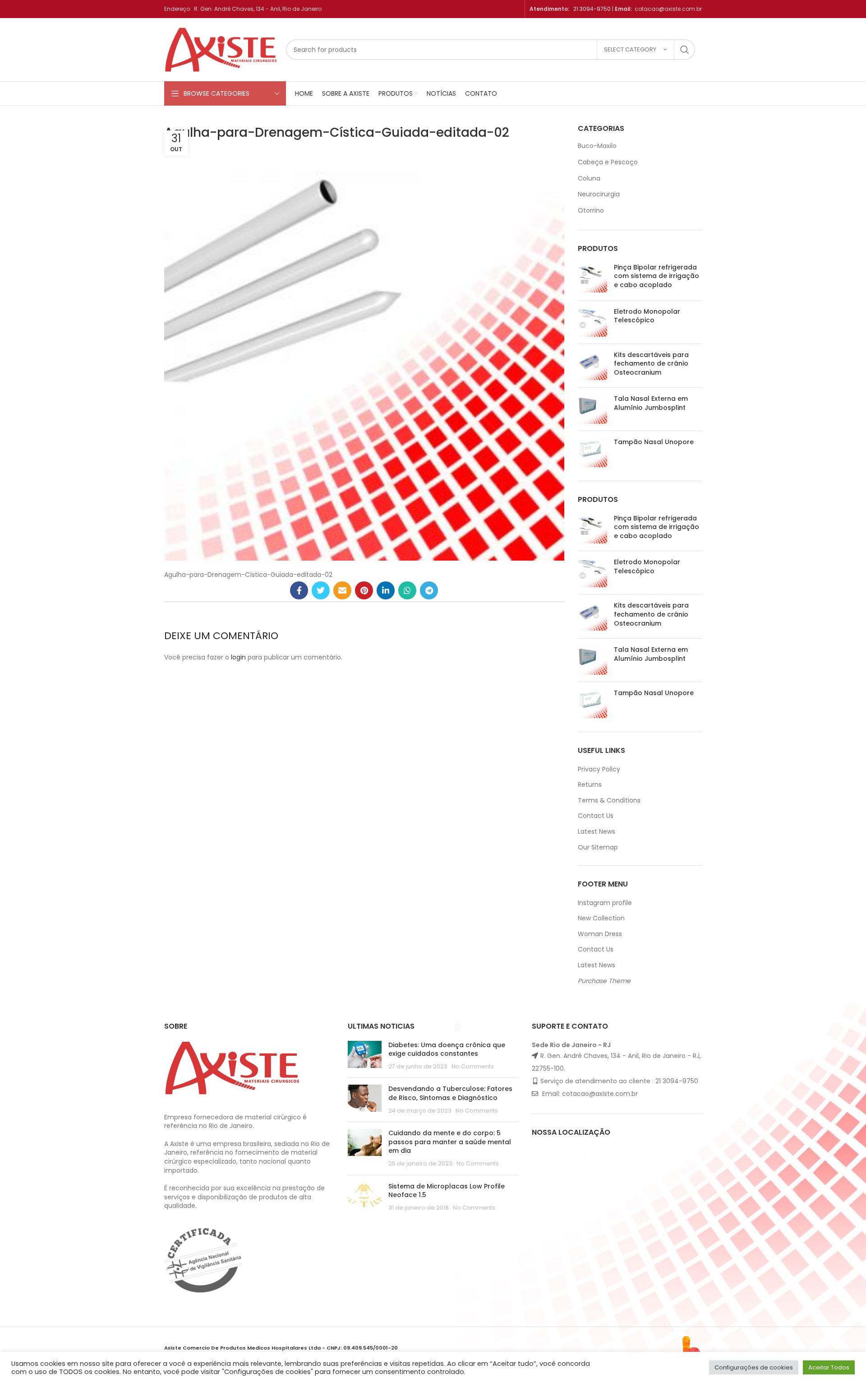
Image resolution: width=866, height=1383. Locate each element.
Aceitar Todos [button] (828, 1367)
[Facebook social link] (299, 590)
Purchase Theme (604, 980)
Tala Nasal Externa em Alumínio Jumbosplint (651, 403)
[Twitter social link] (321, 590)
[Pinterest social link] (364, 590)
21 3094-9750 (592, 9)
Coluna (589, 178)
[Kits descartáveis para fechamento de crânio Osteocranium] (592, 366)
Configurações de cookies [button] (753, 1367)
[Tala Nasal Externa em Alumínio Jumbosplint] (592, 409)
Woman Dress (600, 933)
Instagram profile (605, 902)
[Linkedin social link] (386, 590)
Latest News (596, 831)
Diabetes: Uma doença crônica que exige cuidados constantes (446, 1049)
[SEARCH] (684, 49)
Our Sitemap (598, 847)
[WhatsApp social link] (407, 590)
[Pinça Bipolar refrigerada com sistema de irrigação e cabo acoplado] (592, 278)
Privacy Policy (599, 769)
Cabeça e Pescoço (608, 162)
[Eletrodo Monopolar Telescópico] (592, 322)
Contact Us (595, 815)
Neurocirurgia (599, 194)
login (238, 657)
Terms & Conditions (609, 800)
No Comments (472, 1066)
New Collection (601, 918)
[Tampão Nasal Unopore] (592, 452)
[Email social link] (342, 590)
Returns (590, 784)
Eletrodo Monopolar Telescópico (647, 316)
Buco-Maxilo (597, 145)
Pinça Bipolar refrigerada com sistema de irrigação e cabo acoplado (656, 276)
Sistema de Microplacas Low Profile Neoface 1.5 (446, 1191)
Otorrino (591, 210)
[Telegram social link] (429, 590)
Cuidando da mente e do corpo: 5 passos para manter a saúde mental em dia (449, 1141)
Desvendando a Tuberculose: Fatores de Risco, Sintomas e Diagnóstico (450, 1093)
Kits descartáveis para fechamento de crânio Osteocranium (651, 364)
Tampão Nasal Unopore (654, 442)
